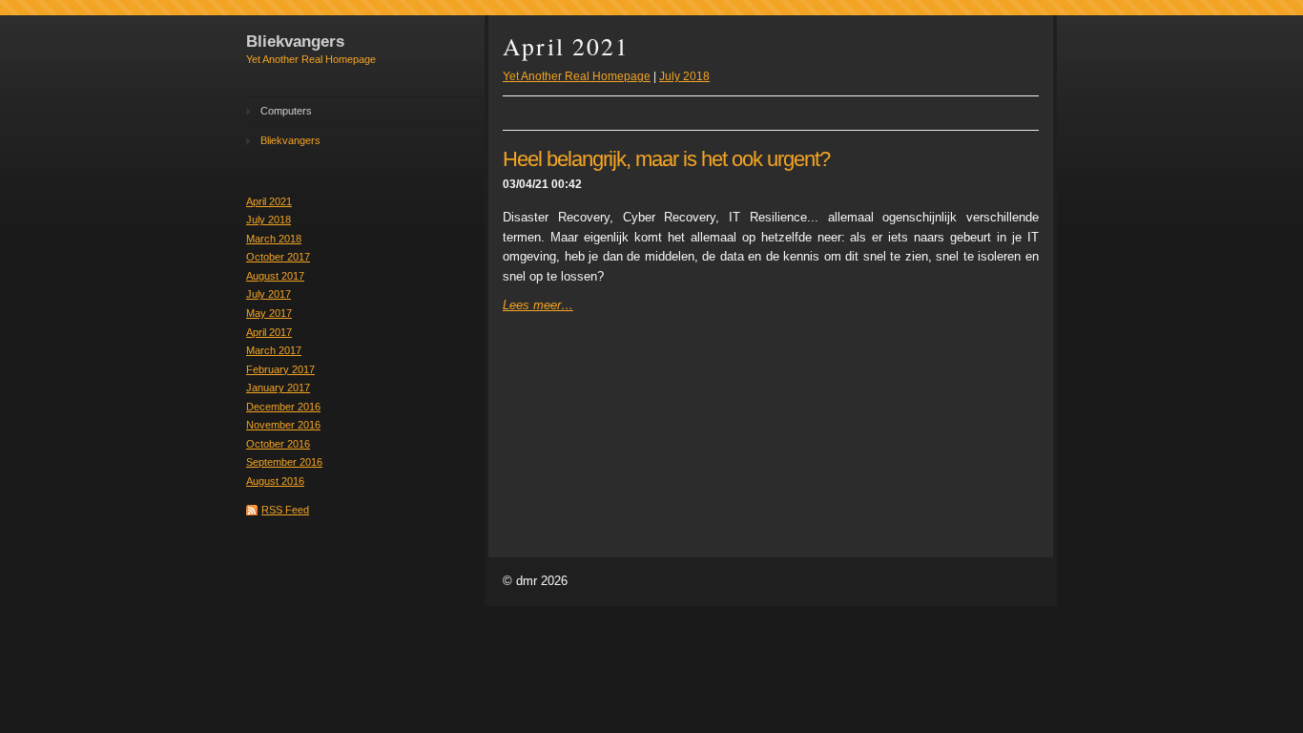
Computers (286, 110)
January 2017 (278, 387)
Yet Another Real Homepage (577, 76)
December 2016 (283, 406)
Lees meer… (538, 305)
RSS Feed (285, 509)
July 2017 (268, 294)
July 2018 (268, 219)
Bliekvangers (290, 140)
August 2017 (275, 276)
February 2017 (280, 369)
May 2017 (269, 313)
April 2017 (269, 332)
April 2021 (269, 201)
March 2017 (273, 350)
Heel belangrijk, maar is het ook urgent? (666, 159)
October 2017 (278, 256)
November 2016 (283, 424)
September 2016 (284, 462)
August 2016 (275, 481)
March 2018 (273, 238)
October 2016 (278, 444)
